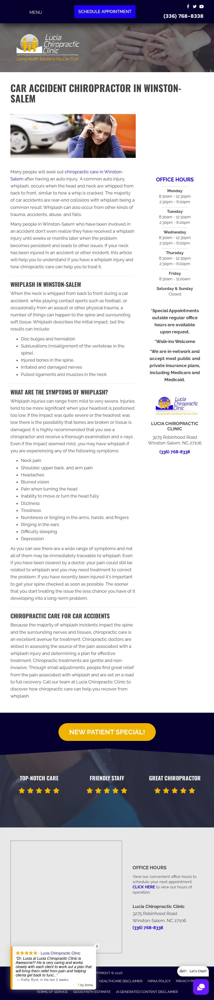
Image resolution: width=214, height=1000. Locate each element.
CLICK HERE (144, 887)
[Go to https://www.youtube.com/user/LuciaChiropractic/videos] (201, 6)
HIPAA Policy (159, 981)
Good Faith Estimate (92, 992)
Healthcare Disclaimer (120, 981)
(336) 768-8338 (183, 16)
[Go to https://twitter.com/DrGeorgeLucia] (195, 6)
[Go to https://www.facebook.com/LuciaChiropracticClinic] (188, 6)
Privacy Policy (189, 981)
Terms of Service (52, 992)
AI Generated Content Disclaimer (147, 992)
